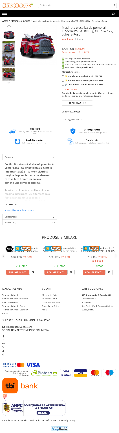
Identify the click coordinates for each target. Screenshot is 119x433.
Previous (8, 26)
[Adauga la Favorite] (32, 272)
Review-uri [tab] (11, 222)
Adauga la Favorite (73, 119)
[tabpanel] (37, 45)
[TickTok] (3, 351)
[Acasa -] (17, 5)
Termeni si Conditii (10, 295)
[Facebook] (3, 336)
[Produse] (5, 14)
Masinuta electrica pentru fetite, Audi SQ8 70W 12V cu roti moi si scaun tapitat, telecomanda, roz (59, 249)
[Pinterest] (3, 340)
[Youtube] (3, 343)
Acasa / (6, 20)
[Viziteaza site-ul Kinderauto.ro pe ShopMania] (59, 428)
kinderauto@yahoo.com (19, 326)
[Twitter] (3, 347)
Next (8, 82)
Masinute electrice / (21, 20)
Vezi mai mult (12, 205)
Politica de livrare (10, 302)
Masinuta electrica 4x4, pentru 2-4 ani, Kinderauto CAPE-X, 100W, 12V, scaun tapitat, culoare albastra (97, 249)
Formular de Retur (50, 306)
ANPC (44, 309)
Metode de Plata (49, 295)
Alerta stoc (79, 102)
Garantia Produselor (51, 302)
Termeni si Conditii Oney (13, 306)
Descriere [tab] (9, 157)
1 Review (79, 39)
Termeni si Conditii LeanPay (15, 309)
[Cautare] (114, 5)
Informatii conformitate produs (19, 210)
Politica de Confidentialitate (15, 298)
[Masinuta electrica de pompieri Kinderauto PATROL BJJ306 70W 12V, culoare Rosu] (37, 45)
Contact (6, 313)
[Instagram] (3, 354)
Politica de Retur (49, 298)
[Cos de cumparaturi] (113, 13)
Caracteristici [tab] (11, 216)
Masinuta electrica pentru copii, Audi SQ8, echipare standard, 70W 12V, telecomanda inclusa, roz (21, 249)
